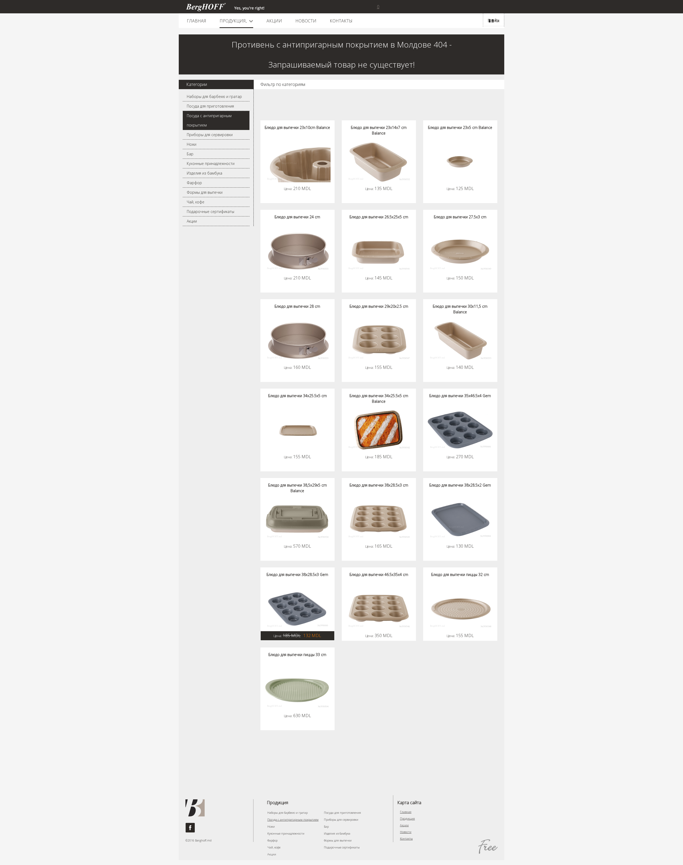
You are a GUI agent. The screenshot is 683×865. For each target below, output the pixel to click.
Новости (405, 832)
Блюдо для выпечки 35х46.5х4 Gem (460, 395)
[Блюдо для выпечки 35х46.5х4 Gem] (460, 430)
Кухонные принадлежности (211, 163)
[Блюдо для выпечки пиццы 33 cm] (297, 688)
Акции (192, 221)
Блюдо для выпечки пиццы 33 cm (297, 654)
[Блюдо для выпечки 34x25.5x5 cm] (297, 430)
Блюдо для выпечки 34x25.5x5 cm (297, 395)
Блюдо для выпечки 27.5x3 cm (460, 216)
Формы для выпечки (205, 192)
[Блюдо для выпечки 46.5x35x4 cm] (379, 608)
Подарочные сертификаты (210, 211)
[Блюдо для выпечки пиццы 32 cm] (460, 608)
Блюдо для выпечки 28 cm (297, 306)
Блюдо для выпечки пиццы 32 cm (460, 574)
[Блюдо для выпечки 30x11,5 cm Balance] (460, 340)
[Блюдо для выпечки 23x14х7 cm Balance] (379, 161)
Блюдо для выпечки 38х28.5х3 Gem (297, 574)
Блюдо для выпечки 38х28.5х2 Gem (460, 485)
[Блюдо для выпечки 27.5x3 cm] (460, 251)
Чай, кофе (195, 201)
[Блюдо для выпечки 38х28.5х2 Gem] (460, 519)
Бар (190, 153)
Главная (405, 812)
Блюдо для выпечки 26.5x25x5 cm (379, 216)
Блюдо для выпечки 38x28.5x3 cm (379, 485)
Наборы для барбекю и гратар (214, 96)
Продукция (407, 818)
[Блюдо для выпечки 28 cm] (297, 340)
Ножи (191, 144)
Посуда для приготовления (210, 106)
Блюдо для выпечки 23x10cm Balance (297, 127)
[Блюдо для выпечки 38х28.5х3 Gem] (297, 608)
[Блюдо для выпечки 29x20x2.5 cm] (379, 340)
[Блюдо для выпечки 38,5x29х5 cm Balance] (297, 519)
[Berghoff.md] (225, 7)
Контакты (406, 838)
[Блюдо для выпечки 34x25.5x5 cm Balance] (379, 430)
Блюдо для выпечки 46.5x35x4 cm (379, 574)
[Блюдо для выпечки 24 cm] (297, 251)
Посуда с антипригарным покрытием (209, 120)
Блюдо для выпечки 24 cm (297, 216)
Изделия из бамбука (204, 173)
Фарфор (194, 182)
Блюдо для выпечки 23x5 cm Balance (460, 127)
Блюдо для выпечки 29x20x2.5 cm (379, 306)
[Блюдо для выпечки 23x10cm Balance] (297, 161)
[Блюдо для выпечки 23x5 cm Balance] (460, 161)
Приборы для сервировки (210, 134)
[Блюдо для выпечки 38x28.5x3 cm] (379, 519)
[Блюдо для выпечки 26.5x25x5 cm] (379, 251)
